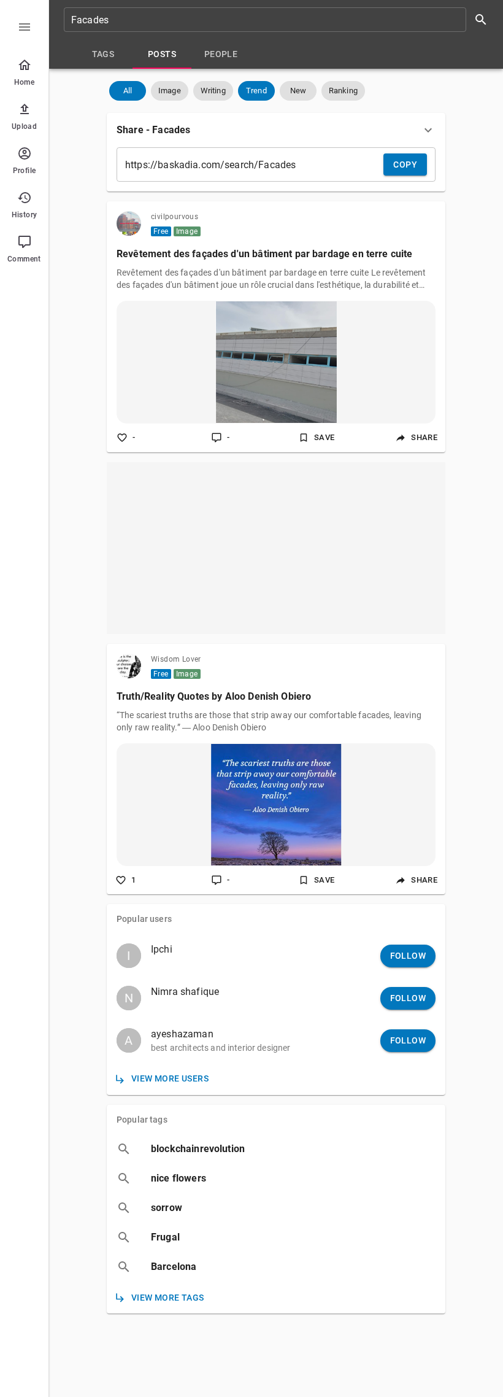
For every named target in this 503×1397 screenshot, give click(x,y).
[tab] (103, 54)
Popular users (144, 919)
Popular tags (142, 1119)
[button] (127, 91)
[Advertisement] (276, 548)
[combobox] (280, 19)
